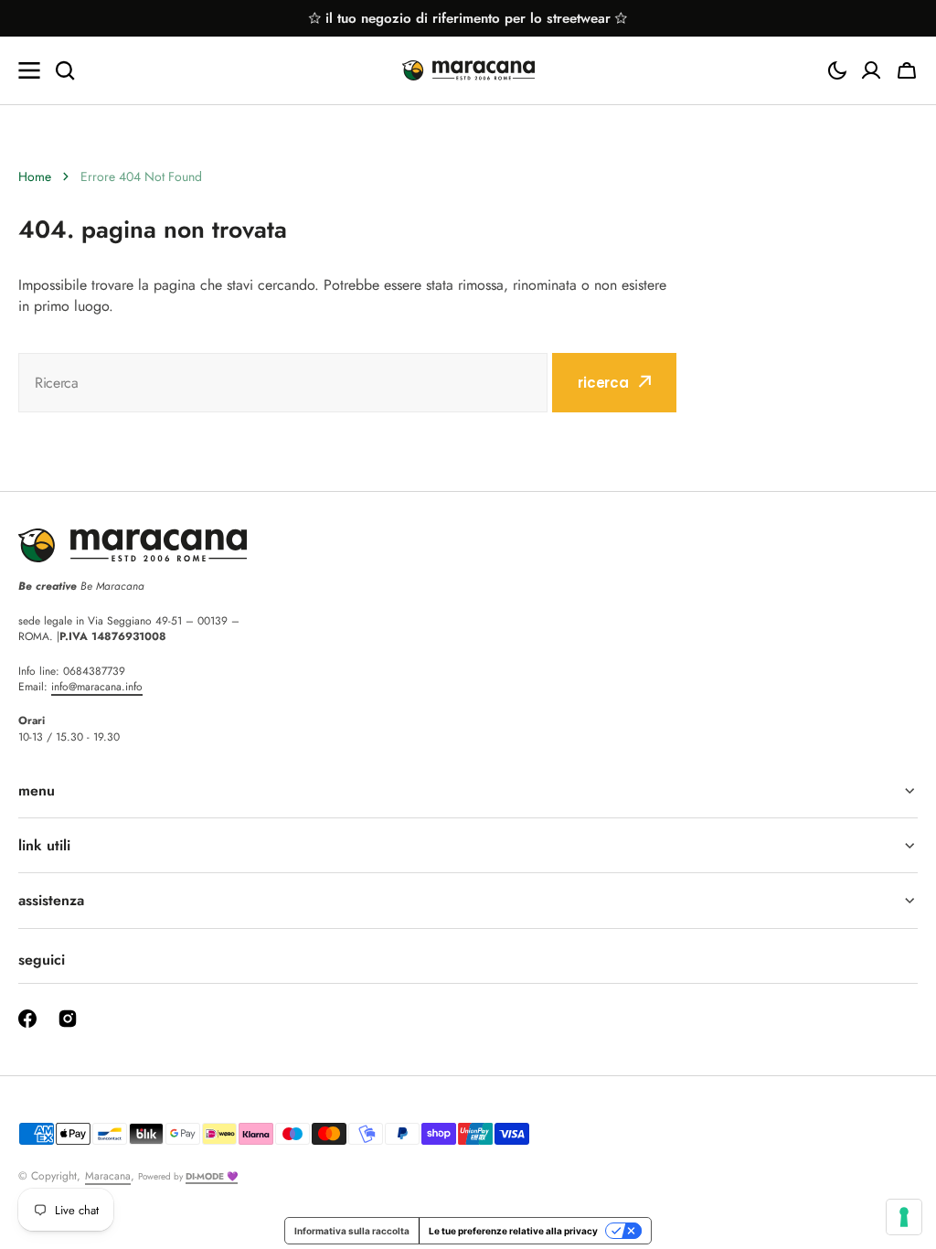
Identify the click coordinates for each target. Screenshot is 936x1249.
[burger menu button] (29, 70)
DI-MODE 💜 (212, 1176)
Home (34, 176)
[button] (837, 70)
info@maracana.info (97, 686)
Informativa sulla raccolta (352, 1230)
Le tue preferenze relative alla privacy (513, 1230)
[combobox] (283, 382)
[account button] (871, 70)
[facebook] (27, 1018)
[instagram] (68, 1018)
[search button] (65, 70)
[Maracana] (468, 70)
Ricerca (603, 382)
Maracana (108, 1176)
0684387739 (94, 671)
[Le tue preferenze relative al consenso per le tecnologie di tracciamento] (904, 1217)
